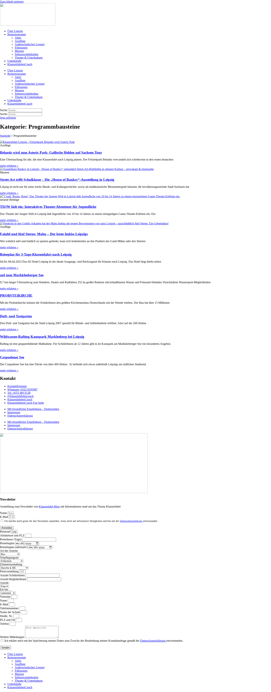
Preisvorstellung (9, 571)
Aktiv (18, 37)
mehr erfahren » (9, 165)
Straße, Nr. (6, 616)
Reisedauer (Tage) (11, 539)
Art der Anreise (9, 550)
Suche (3, 110)
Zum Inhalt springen (12, 1)
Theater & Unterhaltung (29, 57)
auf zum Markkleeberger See (22, 275)
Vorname (5, 596)
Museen (19, 51)
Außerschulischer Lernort (29, 44)
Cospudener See (12, 357)
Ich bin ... (5, 589)
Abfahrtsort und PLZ (12, 535)
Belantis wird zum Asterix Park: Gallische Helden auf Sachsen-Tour (51, 152)
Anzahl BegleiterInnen (13, 579)
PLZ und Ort (8, 619)
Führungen (21, 47)
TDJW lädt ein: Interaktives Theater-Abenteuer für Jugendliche (48, 207)
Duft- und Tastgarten (16, 316)
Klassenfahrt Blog (49, 506)
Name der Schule (10, 612)
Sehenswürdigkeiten (26, 54)
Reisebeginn (7, 543)
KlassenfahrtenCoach (19, 64)
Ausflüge (20, 41)
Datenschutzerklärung (20, 415)
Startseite (5, 135)
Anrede (4, 582)
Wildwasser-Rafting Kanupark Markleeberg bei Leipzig (42, 337)
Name (4, 513)
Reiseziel (5, 531)
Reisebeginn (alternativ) (14, 547)
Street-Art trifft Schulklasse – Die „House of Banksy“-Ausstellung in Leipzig (57, 180)
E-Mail (4, 516)
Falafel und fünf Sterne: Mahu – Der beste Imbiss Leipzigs (44, 234)
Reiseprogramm (16, 34)
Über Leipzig (15, 31)
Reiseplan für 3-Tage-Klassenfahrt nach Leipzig (36, 254)
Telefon (5, 623)
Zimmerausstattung (11, 564)
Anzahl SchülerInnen (12, 575)
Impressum (13, 412)
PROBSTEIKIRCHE (16, 295)
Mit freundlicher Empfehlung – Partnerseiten (33, 409)
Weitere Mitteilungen (12, 637)
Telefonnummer (9, 608)
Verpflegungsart (9, 557)
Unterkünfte (14, 60)
